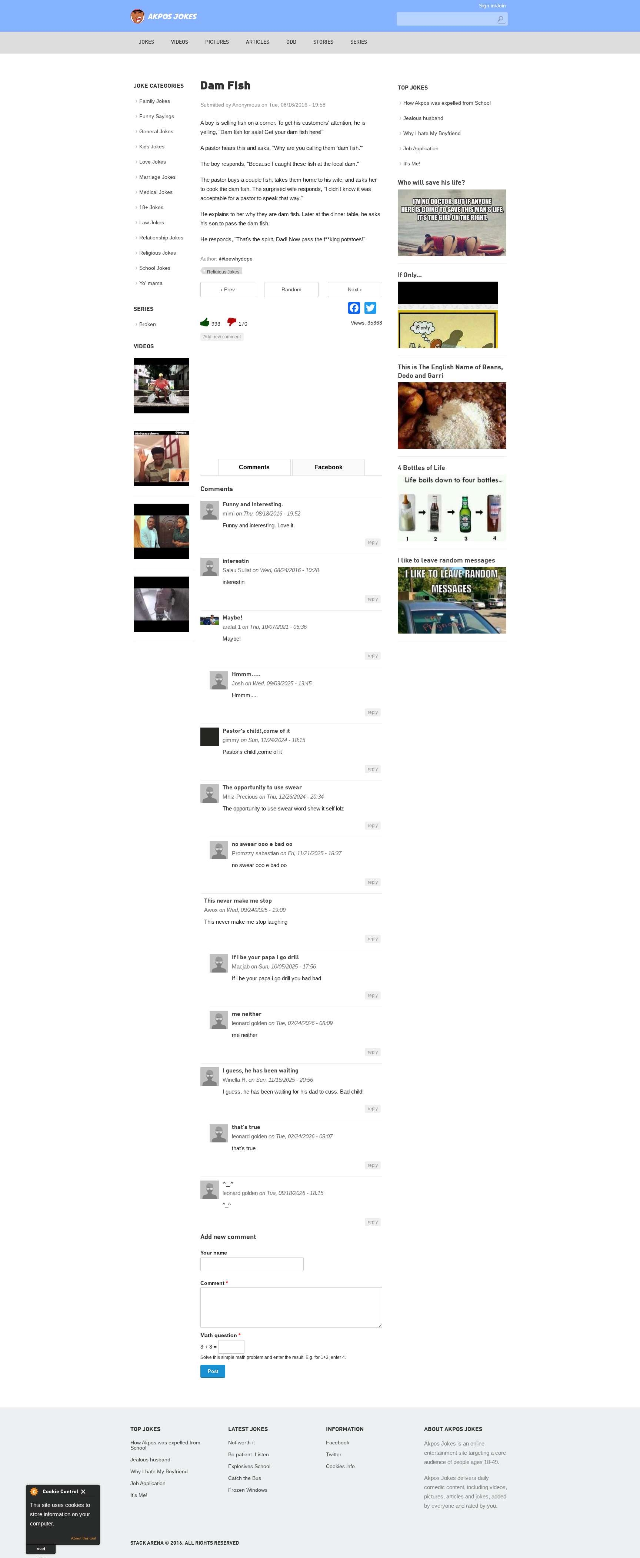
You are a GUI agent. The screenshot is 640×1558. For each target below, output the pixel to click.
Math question (220, 1335)
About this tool (83, 1538)
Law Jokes (151, 222)
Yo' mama (151, 283)
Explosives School (249, 1466)
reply (373, 542)
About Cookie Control (33, 1491)
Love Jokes (152, 162)
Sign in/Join (492, 6)
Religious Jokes (223, 272)
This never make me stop (238, 901)
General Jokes (156, 131)
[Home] (163, 24)
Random (291, 289)
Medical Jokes (156, 192)
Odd (291, 42)
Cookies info (340, 1466)
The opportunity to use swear (262, 788)
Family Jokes (154, 101)
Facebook (328, 467)
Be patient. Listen (248, 1454)
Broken (147, 324)
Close (88, 1493)
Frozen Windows (247, 1490)
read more (41, 1550)
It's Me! (411, 164)
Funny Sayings (156, 116)
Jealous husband (423, 118)
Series (358, 42)
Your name (213, 1253)
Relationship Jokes (161, 238)
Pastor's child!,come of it (256, 731)
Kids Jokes (151, 147)
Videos (179, 42)
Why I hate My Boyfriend (432, 133)
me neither (246, 1014)
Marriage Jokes (157, 177)
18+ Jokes (151, 207)
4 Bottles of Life (421, 468)
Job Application (421, 148)
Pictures (217, 42)
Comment (214, 1283)
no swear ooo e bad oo (262, 844)
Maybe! (233, 618)
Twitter (333, 1454)
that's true (246, 1128)
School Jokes (154, 268)
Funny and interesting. (253, 505)
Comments (254, 467)
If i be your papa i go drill (265, 958)
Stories (323, 42)
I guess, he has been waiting (261, 1071)
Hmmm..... (246, 675)
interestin (236, 561)
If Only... (410, 275)
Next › (355, 289)
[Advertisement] (291, 399)
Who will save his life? (431, 182)
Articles (257, 42)
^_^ (228, 1184)
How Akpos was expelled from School (447, 103)
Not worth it (241, 1442)
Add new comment (222, 336)
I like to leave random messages (446, 560)
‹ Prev (228, 289)
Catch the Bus (244, 1478)
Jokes (146, 42)
